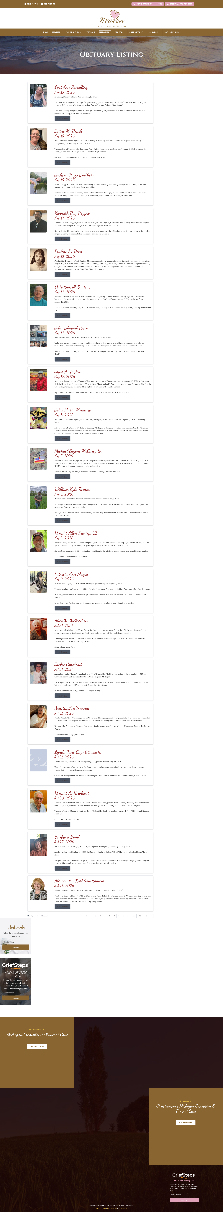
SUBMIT (184, 1200)
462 (139, 916)
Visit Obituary (62, 118)
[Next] (151, 916)
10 (128, 916)
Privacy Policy (101, 1208)
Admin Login (122, 1208)
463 (146, 916)
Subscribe (16, 947)
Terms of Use (112, 1208)
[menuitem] (45, 32)
